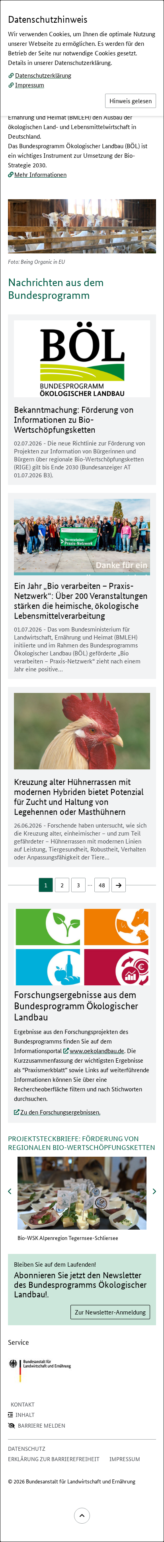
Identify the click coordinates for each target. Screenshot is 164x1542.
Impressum (29, 84)
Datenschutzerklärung (43, 75)
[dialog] (82, 771)
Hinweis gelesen (130, 100)
